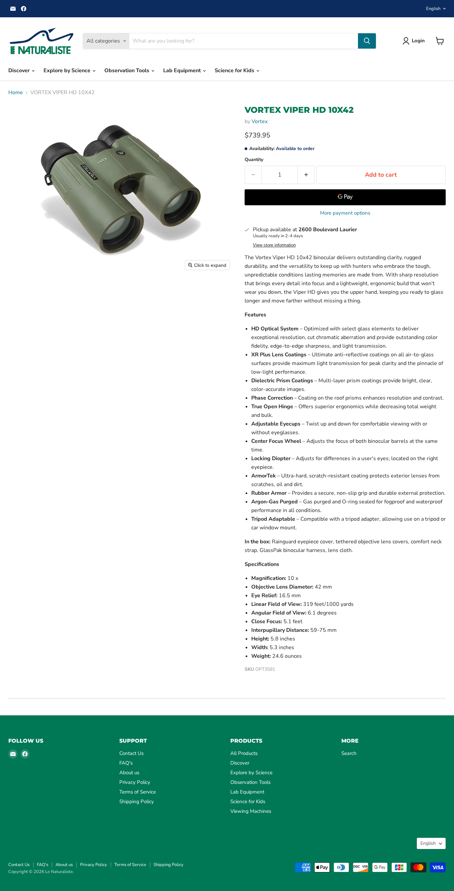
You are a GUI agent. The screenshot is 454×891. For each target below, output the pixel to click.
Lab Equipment (182, 70)
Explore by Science (68, 70)
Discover (19, 70)
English (433, 9)
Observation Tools (127, 70)
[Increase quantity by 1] (306, 175)
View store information (274, 245)
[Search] (367, 41)
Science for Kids (235, 70)
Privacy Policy (134, 782)
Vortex (260, 121)
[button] (414, 41)
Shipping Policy (136, 801)
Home (15, 92)
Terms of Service (137, 792)
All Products (244, 753)
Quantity (254, 159)
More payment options (345, 213)
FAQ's (126, 763)
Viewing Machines (250, 811)
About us (129, 772)
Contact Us (131, 753)
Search (349, 753)
